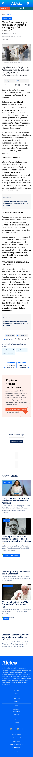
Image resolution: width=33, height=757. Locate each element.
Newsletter (16, 709)
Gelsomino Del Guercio (8, 36)
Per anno (16, 722)
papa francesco (21, 350)
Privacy (16, 751)
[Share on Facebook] (16, 85)
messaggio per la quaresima (11, 555)
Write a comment (16, 442)
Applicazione (16, 712)
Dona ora (3, 8)
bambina (6, 618)
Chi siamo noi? (16, 738)
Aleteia (18, 36)
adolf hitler (7, 520)
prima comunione (8, 354)
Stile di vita (16, 696)
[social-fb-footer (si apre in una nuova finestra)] (15, 729)
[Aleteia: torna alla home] (16, 3)
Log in (22, 435)
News (3, 14)
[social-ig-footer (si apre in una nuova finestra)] (22, 729)
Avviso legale (16, 741)
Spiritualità (17, 698)
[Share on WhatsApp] (29, 85)
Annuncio (16, 714)
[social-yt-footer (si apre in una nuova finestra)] (11, 729)
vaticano (9, 14)
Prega (20, 8)
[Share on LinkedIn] (19, 85)
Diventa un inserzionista (16, 744)
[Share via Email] (25, 85)
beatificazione (8, 482)
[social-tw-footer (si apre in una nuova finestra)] (18, 729)
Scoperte (16, 701)
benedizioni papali (8, 350)
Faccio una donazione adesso (15, 409)
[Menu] (5, 3)
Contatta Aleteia (16, 748)
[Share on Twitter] (22, 85)
